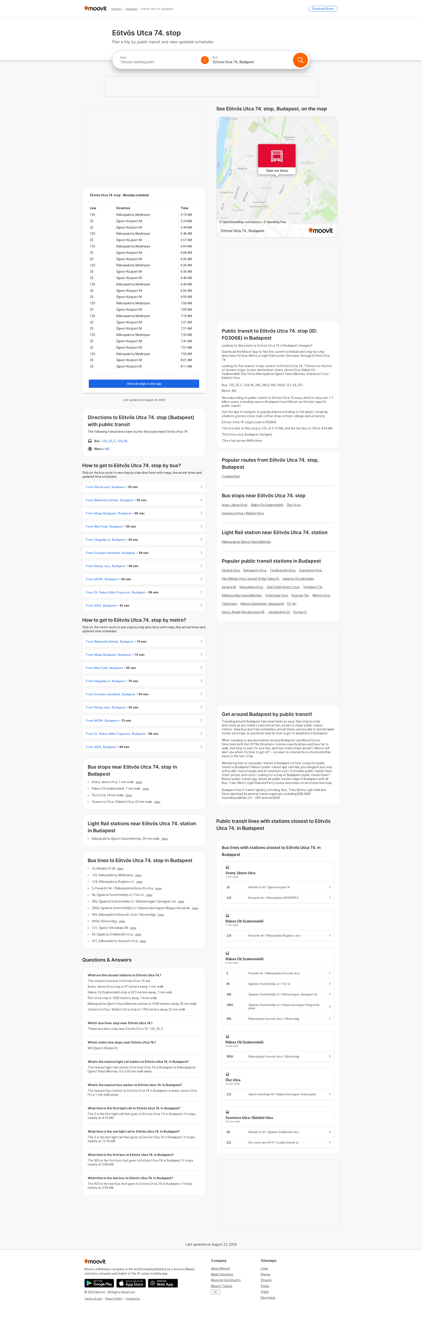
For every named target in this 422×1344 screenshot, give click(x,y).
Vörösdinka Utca (251, 587)
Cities (265, 1292)
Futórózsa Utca (277, 595)
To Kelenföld (231, 476)
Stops (265, 1286)
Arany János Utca (234, 505)
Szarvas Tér (300, 595)
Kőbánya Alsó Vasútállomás (242, 595)
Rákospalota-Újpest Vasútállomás (246, 542)
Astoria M (229, 587)
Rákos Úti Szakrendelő (267, 505)
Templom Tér (312, 587)
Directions (268, 1297)
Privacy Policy (113, 1298)
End (215, 57)
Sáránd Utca (231, 570)
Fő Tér (291, 603)
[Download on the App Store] (131, 1283)
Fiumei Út (300, 612)
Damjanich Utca (254, 570)
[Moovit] (95, 8)
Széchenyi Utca (310, 570)
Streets (266, 1280)
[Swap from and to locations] (205, 60)
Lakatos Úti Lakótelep (298, 578)
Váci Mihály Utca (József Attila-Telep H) (250, 578)
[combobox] (158, 62)
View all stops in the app (144, 384)
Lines (264, 1268)
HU (216, 1292)
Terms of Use (93, 1298)
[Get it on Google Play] (99, 1283)
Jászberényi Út (279, 612)
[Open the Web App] (163, 1283)
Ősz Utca (293, 505)
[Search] (300, 60)
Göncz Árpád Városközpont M (243, 612)
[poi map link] (277, 177)
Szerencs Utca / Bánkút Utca (243, 513)
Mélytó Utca (321, 595)
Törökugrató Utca (282, 570)
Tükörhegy (229, 603)
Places (265, 1274)
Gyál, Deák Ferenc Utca (283, 587)
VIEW (139, 782)
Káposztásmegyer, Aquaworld (262, 603)
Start (123, 57)
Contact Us (133, 1298)
